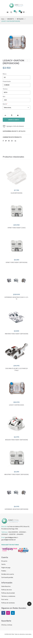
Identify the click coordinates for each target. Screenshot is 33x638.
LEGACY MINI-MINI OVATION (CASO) (29, 61)
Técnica (5, 89)
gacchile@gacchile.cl (11, 537)
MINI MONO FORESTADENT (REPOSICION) (16, 334)
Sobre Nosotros (6, 586)
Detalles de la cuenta (7, 574)
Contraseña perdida (7, 577)
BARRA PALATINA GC (25, 61)
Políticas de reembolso (8, 603)
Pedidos (3, 571)
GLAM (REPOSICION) (16, 193)
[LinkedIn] (15, 141)
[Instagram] (8, 613)
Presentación (7, 81)
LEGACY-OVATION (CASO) (16, 405)
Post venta (4, 599)
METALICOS (20, 19)
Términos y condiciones (8, 596)
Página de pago (5, 567)
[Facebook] (3, 141)
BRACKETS (10, 19)
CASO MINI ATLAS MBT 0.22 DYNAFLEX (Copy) (16, 369)
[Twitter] (6, 141)
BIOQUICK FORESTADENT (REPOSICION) (16, 440)
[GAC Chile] (16, 5)
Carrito (3, 564)
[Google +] (12, 141)
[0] (16, 12)
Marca (4, 74)
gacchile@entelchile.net (8, 540)
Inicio (2, 19)
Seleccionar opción (16, 186)
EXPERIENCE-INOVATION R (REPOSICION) (16, 509)
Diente (5, 104)
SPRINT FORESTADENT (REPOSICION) (16, 262)
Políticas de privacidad (8, 593)
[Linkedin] (13, 613)
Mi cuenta (4, 561)
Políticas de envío (6, 590)
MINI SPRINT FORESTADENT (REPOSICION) (16, 474)
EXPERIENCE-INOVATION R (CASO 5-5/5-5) (17, 298)
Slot (4, 96)
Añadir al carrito (13, 119)
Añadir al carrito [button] (16, 361)
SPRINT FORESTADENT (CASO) (16, 228)
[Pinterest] (9, 141)
